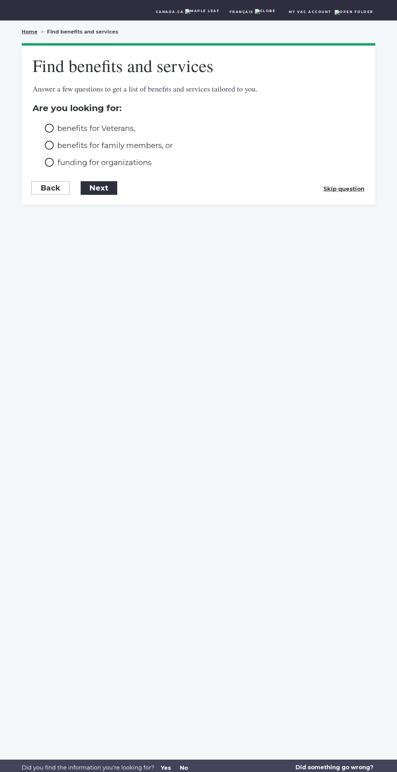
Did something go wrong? (334, 767)
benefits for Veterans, (96, 128)
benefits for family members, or (115, 145)
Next (98, 187)
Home (30, 32)
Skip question (343, 189)
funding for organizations (104, 162)
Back (50, 187)
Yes (166, 768)
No (184, 768)
